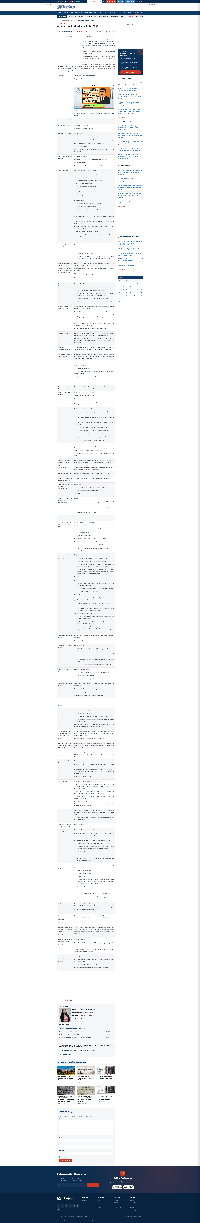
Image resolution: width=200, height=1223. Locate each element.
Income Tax (65, 13)
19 (126, 292)
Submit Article (133, 1202)
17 (119, 292)
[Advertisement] (49, 28)
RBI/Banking (101, 1205)
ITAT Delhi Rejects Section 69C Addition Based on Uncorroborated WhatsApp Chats (130, 187)
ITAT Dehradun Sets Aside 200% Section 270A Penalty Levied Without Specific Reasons (130, 143)
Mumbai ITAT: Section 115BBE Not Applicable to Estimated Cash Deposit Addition (130, 135)
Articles (73, 20)
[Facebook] (65, 1)
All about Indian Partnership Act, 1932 (77, 26)
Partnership (69, 1000)
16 (141, 289)
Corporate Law (65, 20)
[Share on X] (103, 31)
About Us (132, 1200)
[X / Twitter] (68, 1)
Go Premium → (130, 72)
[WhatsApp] (77, 1)
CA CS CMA (111, 13)
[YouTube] (70, 1)
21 (133, 292)
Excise (95, 13)
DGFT (117, 13)
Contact (132, 1207)
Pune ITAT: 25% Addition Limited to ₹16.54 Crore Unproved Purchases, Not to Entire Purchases (129, 104)
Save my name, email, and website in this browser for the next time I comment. (79, 1157)
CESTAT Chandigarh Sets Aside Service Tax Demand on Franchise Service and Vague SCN (70, 16)
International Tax (86, 1210)
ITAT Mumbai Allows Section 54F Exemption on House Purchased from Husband (129, 180)
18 (123, 292)
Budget (72, 13)
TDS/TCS (84, 1207)
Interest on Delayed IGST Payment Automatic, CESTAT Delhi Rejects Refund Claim (128, 127)
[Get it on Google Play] (117, 1187)
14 (134, 289)
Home (59, 13)
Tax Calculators (118, 1210)
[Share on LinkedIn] (106, 31)
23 (141, 292)
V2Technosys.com (86, 1216)
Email (61, 1144)
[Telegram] (79, 1)
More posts (121, 117)
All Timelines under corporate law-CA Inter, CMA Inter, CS (75, 1037)
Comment (62, 1119)
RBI (121, 13)
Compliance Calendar (119, 1207)
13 (130, 289)
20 (130, 292)
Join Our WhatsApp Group (68, 1050)
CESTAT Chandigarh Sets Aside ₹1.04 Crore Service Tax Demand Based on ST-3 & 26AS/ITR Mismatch (135, 16)
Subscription (111, 1)
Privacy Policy (129, 1216)
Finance (130, 13)
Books (121, 1)
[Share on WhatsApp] (110, 31)
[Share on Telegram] (113, 31)
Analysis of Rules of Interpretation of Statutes (72, 1032)
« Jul (119, 301)
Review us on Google (67, 1054)
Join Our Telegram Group (88, 1050)
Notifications (117, 1200)
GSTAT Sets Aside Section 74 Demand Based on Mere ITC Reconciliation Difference (130, 172)
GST (106, 13)
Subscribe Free (93, 1185)
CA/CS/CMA (101, 1210)
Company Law (87, 13)
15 (137, 289)
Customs (100, 13)
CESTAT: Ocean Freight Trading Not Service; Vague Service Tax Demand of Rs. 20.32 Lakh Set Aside (130, 111)
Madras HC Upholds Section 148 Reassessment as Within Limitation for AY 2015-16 (130, 96)
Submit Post (130, 1)
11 (123, 289)
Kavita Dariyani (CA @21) (66, 31)
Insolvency (100, 1207)
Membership (133, 1210)
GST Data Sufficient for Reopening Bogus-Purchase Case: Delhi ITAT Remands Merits (128, 156)
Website (61, 1150)
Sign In (139, 1)
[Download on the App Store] (128, 1187)
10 (119, 289)
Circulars (116, 1202)
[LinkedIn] (72, 1)
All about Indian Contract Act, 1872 (69, 1035)
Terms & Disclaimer (138, 1216)
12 (126, 289)
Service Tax (78, 13)
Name (61, 1137)
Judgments (117, 1205)
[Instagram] (74, 1)
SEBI (125, 13)
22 (137, 292)
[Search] (103, 1)
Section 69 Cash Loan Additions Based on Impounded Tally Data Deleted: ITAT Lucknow (130, 195)
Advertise (132, 1205)
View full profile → (64, 1024)
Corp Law (136, 13)
